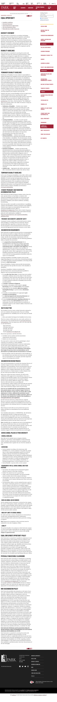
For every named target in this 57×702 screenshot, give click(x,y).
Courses (42, 59)
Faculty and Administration (47, 67)
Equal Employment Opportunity (10, 25)
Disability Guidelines (8, 22)
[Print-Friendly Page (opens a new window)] (30, 16)
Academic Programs (45, 51)
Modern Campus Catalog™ (40, 695)
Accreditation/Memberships (47, 35)
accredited (22, 690)
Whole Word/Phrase (45, 18)
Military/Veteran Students (47, 84)
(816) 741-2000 (22, 660)
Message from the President (45, 31)
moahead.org (4, 101)
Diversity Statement (7, 24)
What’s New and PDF (45, 130)
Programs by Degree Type (46, 55)
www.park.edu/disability (7, 187)
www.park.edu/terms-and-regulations (10, 397)
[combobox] (21, 13)
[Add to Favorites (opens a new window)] (27, 16)
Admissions (30, 7)
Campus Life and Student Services (46, 108)
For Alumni (18, 3)
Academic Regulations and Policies (47, 95)
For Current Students (3, 3)
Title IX (32, 675)
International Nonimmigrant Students (46, 79)
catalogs (14, 695)
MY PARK (21, 661)
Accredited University (35, 655)
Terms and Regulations (35, 673)
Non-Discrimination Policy (9, 27)
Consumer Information (35, 664)
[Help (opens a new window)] (31, 16)
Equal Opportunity (45, 118)
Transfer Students (45, 88)
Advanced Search (44, 20)
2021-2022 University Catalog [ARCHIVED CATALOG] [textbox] (19, 13)
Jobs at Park (33, 658)
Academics (23, 7)
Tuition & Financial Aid (40, 8)
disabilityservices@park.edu (8, 210)
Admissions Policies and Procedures (46, 74)
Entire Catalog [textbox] (43, 14)
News (32, 667)
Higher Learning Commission (33, 690)
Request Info (27, 3)
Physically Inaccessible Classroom (11, 29)
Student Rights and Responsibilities (45, 114)
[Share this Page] (28, 16)
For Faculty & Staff (11, 3)
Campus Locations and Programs (46, 40)
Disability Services (35, 661)
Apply (24, 3)
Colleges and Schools (46, 47)
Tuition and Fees (44, 100)
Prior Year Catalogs (45, 134)
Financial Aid (44, 104)
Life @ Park (49, 8)
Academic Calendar (45, 63)
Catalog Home (44, 26)
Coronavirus (43, 122)
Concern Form (34, 670)
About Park (14, 8)
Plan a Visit (32, 3)
